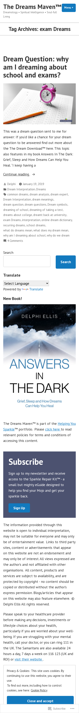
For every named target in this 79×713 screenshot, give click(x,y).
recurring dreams (14, 225)
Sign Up (19, 508)
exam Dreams (12, 220)
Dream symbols (57, 204)
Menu (70, 7)
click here (53, 429)
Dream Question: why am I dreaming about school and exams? (35, 67)
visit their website (29, 659)
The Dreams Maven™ (32, 7)
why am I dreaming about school (24, 235)
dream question (13, 204)
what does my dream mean (50, 230)
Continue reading (16, 174)
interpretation (31, 220)
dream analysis (39, 194)
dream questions (35, 204)
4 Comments (15, 241)
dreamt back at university (49, 215)
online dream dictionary (57, 220)
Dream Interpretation (21, 189)
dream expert (59, 194)
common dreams (17, 194)
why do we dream (58, 235)
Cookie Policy (39, 690)
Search (8, 252)
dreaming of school (15, 210)
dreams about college (17, 215)
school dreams (35, 225)
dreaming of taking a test (46, 210)
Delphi (11, 184)
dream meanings (42, 199)
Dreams (41, 189)
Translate (36, 289)
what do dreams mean (17, 230)
